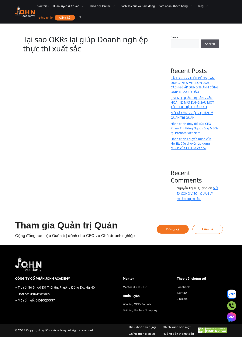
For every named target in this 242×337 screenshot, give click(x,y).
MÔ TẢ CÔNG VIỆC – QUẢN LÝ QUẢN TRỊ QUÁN (197, 193)
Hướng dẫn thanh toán (178, 333)
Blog (201, 6)
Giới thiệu (43, 6)
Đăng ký (64, 17)
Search (176, 37)
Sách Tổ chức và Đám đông (138, 6)
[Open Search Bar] (80, 17)
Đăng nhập (46, 17)
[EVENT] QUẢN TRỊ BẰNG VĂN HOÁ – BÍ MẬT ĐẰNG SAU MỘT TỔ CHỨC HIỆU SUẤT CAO (192, 102)
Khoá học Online (100, 6)
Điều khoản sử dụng (142, 327)
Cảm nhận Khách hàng (173, 6)
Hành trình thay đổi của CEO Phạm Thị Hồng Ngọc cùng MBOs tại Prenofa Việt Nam (195, 128)
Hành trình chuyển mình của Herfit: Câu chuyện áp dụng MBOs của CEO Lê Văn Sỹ (191, 143)
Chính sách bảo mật (177, 327)
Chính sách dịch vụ (142, 333)
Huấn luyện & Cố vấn (66, 6)
